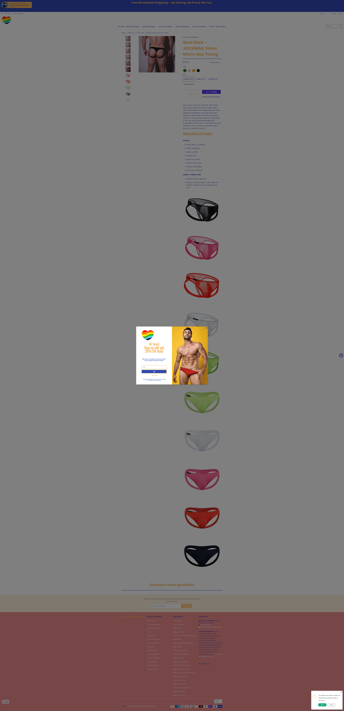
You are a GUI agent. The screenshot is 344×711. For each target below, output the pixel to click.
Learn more (321, 700)
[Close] (341, 692)
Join (154, 371)
